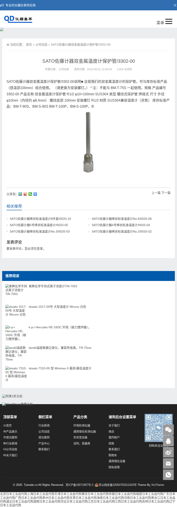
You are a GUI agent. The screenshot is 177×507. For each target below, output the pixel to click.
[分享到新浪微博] (25, 194)
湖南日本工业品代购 (46, 501)
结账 (111, 443)
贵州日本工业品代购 (56, 497)
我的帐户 (114, 437)
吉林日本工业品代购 (155, 501)
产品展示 (11, 431)
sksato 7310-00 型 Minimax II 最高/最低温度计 (60, 368)
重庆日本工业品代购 (95, 494)
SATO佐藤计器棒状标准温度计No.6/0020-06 (122, 218)
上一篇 (156, 193)
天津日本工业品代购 (68, 494)
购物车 (113, 455)
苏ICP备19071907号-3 (80, 484)
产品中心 (44, 443)
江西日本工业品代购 (128, 501)
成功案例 (11, 437)
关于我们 (11, 455)
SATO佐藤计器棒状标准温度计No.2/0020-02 (122, 231)
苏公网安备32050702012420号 (118, 484)
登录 (40, 248)
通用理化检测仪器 (84, 431)
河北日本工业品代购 (74, 501)
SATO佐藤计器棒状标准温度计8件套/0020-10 (40, 218)
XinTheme (157, 484)
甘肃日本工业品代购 (83, 497)
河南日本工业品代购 (137, 497)
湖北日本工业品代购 (19, 501)
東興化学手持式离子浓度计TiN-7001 (53, 286)
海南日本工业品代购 (110, 497)
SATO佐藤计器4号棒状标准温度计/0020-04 (121, 225)
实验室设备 (80, 437)
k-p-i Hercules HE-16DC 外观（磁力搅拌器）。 (60, 327)
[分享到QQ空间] (20, 194)
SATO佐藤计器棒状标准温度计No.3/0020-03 (40, 231)
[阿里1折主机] (12, 396)
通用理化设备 (117, 461)
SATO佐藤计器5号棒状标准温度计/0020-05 (39, 225)
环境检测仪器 (81, 425)
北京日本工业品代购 (13, 494)
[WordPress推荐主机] (17, 404)
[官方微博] (168, 452)
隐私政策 (114, 467)
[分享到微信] (30, 194)
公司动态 (41, 44)
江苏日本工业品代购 (101, 501)
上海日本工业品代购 (40, 494)
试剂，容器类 (81, 443)
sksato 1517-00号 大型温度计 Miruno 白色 (57, 306)
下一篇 (166, 193)
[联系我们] (168, 441)
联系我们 (44, 449)
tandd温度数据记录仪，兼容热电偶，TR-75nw (60, 347)
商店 (111, 431)
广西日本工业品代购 (28, 497)
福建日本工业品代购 (149, 494)
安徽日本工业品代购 (122, 494)
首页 (29, 44)
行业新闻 (11, 443)
